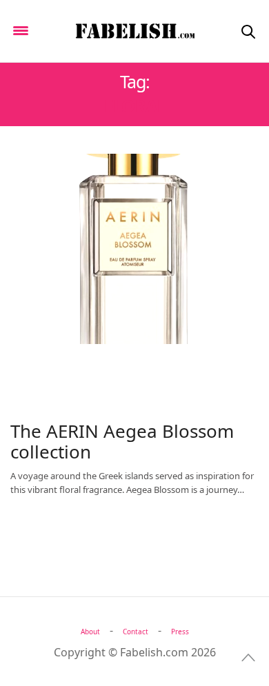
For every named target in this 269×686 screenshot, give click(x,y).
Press (180, 631)
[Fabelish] (134, 31)
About (90, 631)
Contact (135, 631)
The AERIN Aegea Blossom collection (122, 441)
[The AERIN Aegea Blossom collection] (134, 249)
